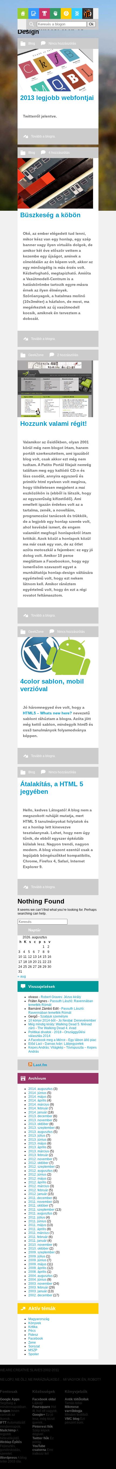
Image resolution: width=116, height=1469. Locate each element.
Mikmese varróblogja (73, 1409)
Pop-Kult (44, 13)
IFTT (3, 1422)
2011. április (37, 1229)
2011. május (37, 1225)
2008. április (37, 1272)
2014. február (38, 1108)
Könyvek (34, 1323)
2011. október (38, 1205)
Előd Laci (35, 1044)
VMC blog (72, 1419)
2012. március (38, 1186)
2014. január (37, 1112)
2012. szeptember (41, 1167)
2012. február (38, 1190)
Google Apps (10, 1399)
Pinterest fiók (42, 1426)
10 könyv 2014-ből (42, 1020)
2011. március (38, 1233)
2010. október (38, 1248)
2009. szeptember (41, 1252)
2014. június (37, 1093)
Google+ (38, 1415)
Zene (32, 1342)
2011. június (37, 1221)
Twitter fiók (40, 1438)
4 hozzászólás (59, 153)
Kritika (32, 1327)
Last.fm (40, 1065)
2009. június (37, 1260)
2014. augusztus (40, 1089)
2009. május (37, 1264)
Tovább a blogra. (43, 136)
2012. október (38, 1163)
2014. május (37, 1097)
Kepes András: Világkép (45, 1047)
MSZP (32, 1350)
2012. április (37, 1182)
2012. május (37, 1178)
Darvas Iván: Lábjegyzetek (64, 1044)
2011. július (36, 1217)
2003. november (40, 1284)
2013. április (37, 1147)
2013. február (38, 1155)
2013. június (37, 1140)
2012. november (40, 1159)
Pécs (32, 1331)
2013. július (36, 1135)
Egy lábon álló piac (82, 1040)
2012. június (37, 1174)
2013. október (38, 1124)
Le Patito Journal (87, 13)
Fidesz (33, 1335)
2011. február (38, 1237)
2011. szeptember (41, 1210)
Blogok (33, 13)
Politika (55, 13)
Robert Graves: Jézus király (61, 997)
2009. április (37, 1268)
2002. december (40, 1295)
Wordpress (8, 1458)
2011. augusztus (40, 1213)
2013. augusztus (40, 1132)
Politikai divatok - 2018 (45, 1032)
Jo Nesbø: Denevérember (77, 1020)
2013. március (38, 1151)
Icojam (5, 1411)
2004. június (37, 1279)
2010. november (40, 1245)
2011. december (40, 1198)
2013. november (40, 1120)
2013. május (37, 1143)
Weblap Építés (11, 1442)
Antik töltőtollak (77, 1399)
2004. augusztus (40, 1276)
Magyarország (38, 1319)
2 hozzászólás (67, 355)
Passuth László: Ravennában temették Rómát (56, 1010)
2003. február (38, 1287)
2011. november (40, 1202)
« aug (22, 976)
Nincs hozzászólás (62, 43)
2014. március (38, 1104)
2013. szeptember (41, 1128)
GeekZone (66, 13)
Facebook (35, 1338)
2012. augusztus (40, 1171)
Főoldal (23, 13)
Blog (31, 43)
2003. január (37, 1291)
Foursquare (41, 1407)
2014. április (37, 1100)
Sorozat (34, 1346)
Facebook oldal (44, 1399)
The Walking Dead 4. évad (56, 1028)
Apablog (76, 13)
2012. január (37, 1194)
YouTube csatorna (39, 1448)
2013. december (40, 1116)
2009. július (36, 1256)
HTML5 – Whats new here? (47, 713)
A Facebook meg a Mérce (47, 1040)
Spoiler (33, 1354)
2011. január (37, 1241)
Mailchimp (8, 1430)
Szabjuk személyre (54, 1016)
